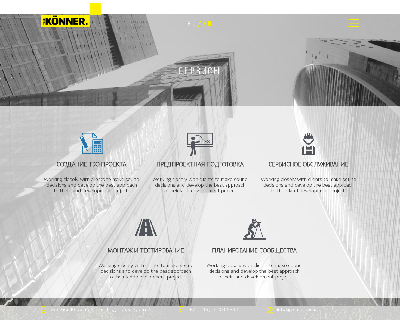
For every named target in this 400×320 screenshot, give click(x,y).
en (208, 24)
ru (192, 24)
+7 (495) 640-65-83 (214, 310)
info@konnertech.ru (299, 310)
